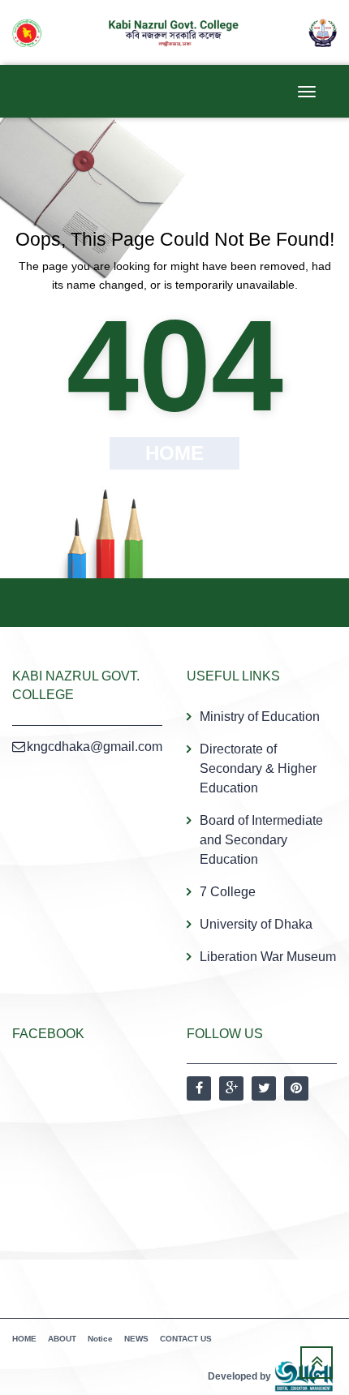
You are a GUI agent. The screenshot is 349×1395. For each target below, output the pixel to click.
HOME (24, 1338)
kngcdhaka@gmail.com (94, 746)
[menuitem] (262, 836)
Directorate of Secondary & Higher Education (258, 768)
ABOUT (62, 1338)
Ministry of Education (260, 716)
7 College (228, 892)
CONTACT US (186, 1338)
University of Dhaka (256, 924)
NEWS (136, 1338)
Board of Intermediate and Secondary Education (261, 839)
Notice (100, 1338)
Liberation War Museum (268, 957)
